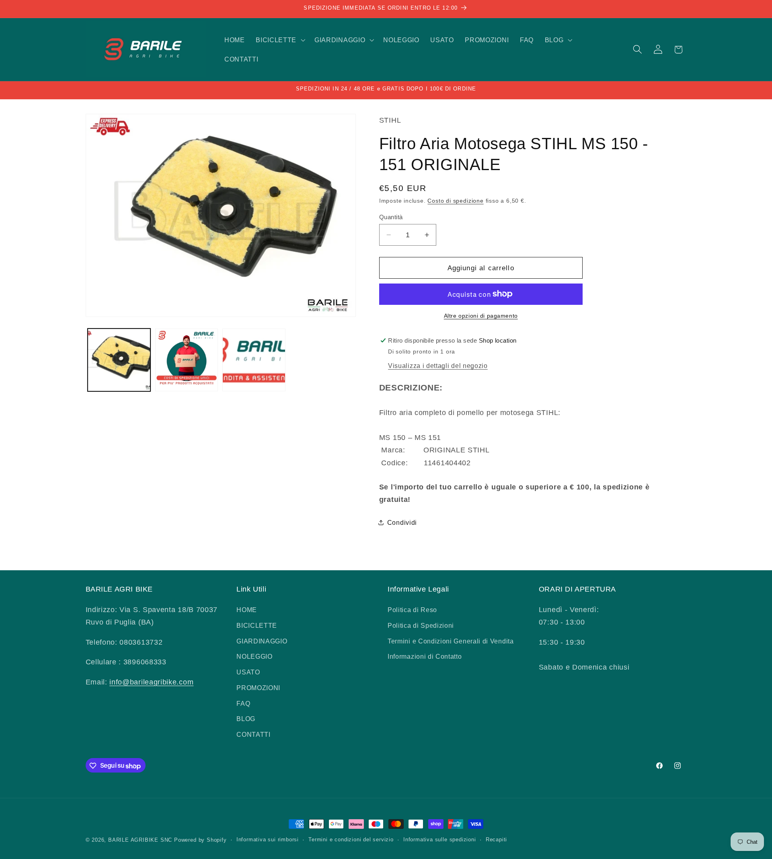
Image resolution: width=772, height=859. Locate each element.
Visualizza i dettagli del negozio (438, 365)
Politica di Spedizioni (421, 625)
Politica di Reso (412, 609)
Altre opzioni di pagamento (481, 316)
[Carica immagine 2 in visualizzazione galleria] (186, 360)
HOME (246, 609)
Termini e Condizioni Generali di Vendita (451, 641)
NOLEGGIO (254, 656)
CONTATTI (253, 734)
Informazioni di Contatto (425, 656)
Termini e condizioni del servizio (351, 840)
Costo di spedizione (455, 201)
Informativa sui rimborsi (267, 840)
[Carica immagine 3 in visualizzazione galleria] (253, 360)
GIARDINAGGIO (261, 641)
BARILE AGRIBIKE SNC (140, 840)
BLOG (245, 719)
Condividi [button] (402, 522)
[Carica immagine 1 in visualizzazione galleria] (119, 360)
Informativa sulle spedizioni (439, 840)
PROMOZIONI (258, 687)
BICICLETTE (256, 625)
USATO (248, 672)
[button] (279, 39)
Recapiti (496, 840)
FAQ (243, 703)
